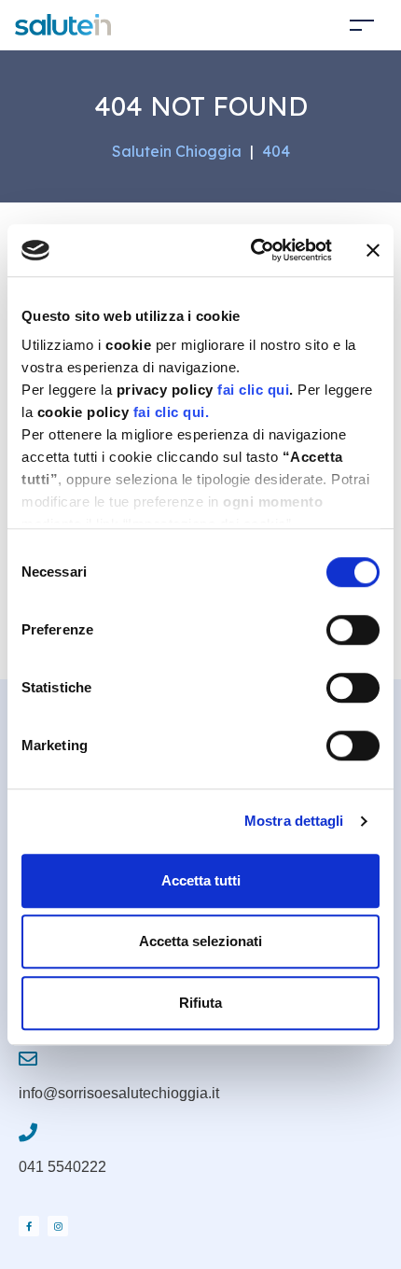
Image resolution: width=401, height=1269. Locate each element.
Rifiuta (200, 1003)
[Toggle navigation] (362, 25)
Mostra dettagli (294, 821)
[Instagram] (58, 1226)
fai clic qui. (171, 412)
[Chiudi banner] (373, 250)
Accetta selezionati (200, 941)
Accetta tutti (201, 880)
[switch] (353, 630)
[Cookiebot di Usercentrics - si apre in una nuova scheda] (252, 250)
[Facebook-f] (29, 1226)
